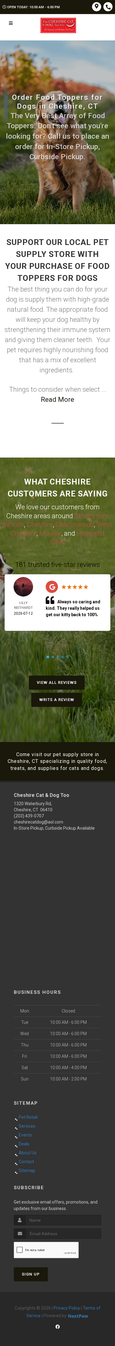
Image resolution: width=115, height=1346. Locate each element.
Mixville (50, 533)
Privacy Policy (67, 1308)
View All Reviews (57, 682)
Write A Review (56, 699)
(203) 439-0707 (29, 815)
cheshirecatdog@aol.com (38, 822)
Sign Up (31, 1274)
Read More (57, 399)
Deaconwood (75, 524)
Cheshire (40, 524)
